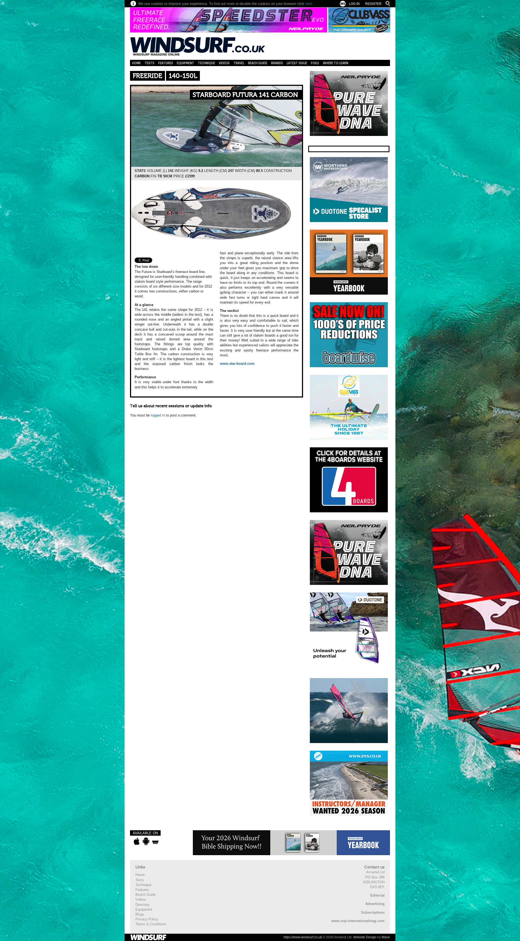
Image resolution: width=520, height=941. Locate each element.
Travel (238, 63)
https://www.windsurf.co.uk (303, 937)
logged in (158, 415)
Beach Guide (257, 63)
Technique (206, 63)
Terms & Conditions (150, 924)
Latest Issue (297, 63)
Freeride (147, 76)
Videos (224, 63)
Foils (315, 63)
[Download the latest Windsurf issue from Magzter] (155, 841)
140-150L (183, 76)
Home (136, 63)
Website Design (364, 937)
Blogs (139, 914)
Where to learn (335, 63)
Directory (142, 905)
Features (165, 63)
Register (373, 4)
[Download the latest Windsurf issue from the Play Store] (146, 841)
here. (309, 4)
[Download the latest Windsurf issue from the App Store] (137, 841)
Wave (386, 937)
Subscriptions (373, 912)
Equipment (185, 63)
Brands (277, 63)
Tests (149, 63)
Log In (354, 4)
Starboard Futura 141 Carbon (245, 95)
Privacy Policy (146, 919)
